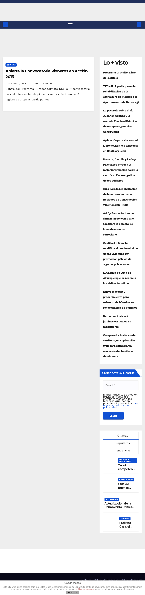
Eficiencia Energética (125, 460)
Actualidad (112, 499)
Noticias (11, 65)
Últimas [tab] (122, 435)
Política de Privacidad (106, 580)
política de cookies (85, 589)
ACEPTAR (72, 593)
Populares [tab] (122, 443)
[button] (133, 24)
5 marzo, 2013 (17, 83)
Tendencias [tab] (122, 450)
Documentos (126, 480)
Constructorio (42, 83)
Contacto (86, 580)
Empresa (124, 519)
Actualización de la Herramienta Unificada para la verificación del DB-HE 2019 (120, 509)
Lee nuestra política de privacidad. (120, 405)
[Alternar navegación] (70, 24)
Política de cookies (131, 580)
